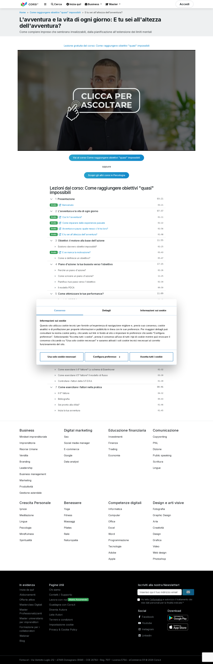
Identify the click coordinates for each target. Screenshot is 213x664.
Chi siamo (55, 589)
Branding (24, 461)
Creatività (158, 527)
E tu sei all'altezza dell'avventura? (79, 234)
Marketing (25, 480)
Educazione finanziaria (127, 430)
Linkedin (146, 635)
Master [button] (114, 4)
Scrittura (158, 461)
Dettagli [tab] (106, 310)
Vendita (23, 455)
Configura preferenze (104, 356)
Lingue (157, 467)
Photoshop (159, 558)
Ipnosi (23, 509)
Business (26, 430)
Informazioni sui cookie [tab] (153, 310)
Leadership (25, 467)
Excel (111, 527)
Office (111, 521)
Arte (155, 521)
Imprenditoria (27, 442)
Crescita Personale (35, 503)
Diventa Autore (58, 609)
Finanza (113, 442)
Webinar (24, 635)
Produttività (26, 486)
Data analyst (71, 461)
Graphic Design (162, 515)
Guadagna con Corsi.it (62, 604)
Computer (114, 515)
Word (111, 533)
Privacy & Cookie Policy (63, 629)
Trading (112, 449)
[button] (45, 4)
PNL (155, 442)
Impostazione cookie (61, 624)
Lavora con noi (58, 599)
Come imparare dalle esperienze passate (83, 223)
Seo (66, 436)
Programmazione (118, 540)
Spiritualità (25, 540)
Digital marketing (78, 430)
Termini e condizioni (61, 619)
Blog (22, 640)
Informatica (115, 509)
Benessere (72, 503)
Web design (159, 552)
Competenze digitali (124, 503)
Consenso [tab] (59, 310)
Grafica (157, 540)
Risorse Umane (28, 449)
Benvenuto (68, 205)
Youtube (146, 623)
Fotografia (159, 509)
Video (156, 546)
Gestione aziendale (30, 492)
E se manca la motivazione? (76, 252)
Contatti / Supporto (60, 594)
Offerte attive (27, 599)
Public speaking (162, 455)
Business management (32, 474)
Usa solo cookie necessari (62, 356)
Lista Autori (56, 614)
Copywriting (160, 436)
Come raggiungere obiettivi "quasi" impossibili (55, 12)
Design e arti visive (168, 503)
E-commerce (71, 449)
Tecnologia (114, 546)
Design (157, 533)
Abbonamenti (27, 594)
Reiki (66, 533)
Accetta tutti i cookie (151, 356)
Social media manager (77, 442)
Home (22, 12)
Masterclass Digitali (30, 604)
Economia (114, 455)
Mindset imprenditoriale (33, 436)
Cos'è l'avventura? (72, 217)
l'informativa (156, 599)
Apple (111, 558)
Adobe (112, 552)
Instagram (147, 629)
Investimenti (115, 436)
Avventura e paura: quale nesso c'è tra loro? (85, 228)
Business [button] (93, 4)
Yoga (67, 509)
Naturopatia (71, 540)
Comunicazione (166, 430)
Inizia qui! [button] (75, 4)
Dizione (157, 449)
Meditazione (26, 515)
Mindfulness (26, 533)
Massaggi (69, 521)
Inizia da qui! (26, 589)
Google (68, 455)
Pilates (68, 527)
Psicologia (25, 527)
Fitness (68, 515)
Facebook (147, 616)
